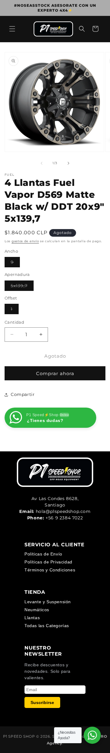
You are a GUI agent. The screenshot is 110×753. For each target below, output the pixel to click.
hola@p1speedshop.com (63, 511)
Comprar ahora (55, 373)
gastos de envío (25, 241)
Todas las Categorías (46, 625)
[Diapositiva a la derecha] (68, 163)
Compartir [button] (23, 394)
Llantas (32, 617)
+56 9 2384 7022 (64, 518)
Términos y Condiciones (49, 569)
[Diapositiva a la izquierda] (41, 163)
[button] (12, 29)
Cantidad (14, 322)
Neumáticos (36, 609)
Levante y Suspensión (47, 601)
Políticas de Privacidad (48, 561)
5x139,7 (22, 287)
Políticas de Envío (43, 554)
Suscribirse (42, 702)
